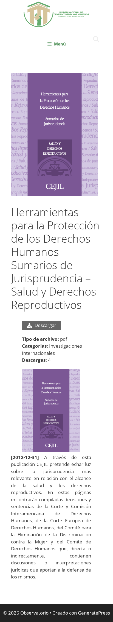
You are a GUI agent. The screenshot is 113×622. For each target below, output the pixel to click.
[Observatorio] (56, 13)
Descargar (45, 325)
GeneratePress (94, 613)
